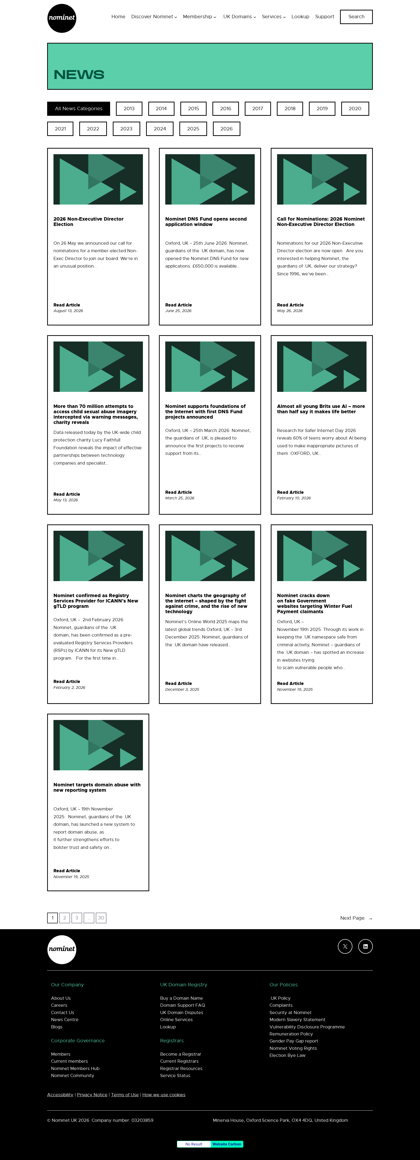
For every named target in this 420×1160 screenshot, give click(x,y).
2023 (126, 129)
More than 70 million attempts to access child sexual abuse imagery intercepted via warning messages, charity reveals (95, 414)
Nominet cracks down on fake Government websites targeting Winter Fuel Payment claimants (314, 603)
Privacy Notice (92, 1094)
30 (101, 918)
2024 (160, 129)
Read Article (66, 305)
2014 (161, 109)
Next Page (356, 918)
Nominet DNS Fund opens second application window (206, 221)
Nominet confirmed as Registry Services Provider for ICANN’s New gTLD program (95, 601)
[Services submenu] (284, 16)
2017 (257, 109)
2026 (226, 129)
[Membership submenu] (214, 16)
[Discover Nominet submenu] (175, 16)
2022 (93, 129)
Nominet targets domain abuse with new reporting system (96, 787)
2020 (355, 109)
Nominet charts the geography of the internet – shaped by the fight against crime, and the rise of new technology (206, 603)
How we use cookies (163, 1094)
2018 (290, 109)
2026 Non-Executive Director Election (88, 221)
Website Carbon (226, 1144)
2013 (129, 109)
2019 (322, 109)
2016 (225, 109)
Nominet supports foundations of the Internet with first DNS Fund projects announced (205, 412)
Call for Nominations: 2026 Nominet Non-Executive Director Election (321, 221)
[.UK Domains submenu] (254, 16)
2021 (60, 129)
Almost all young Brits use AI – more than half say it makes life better (321, 409)
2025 (193, 129)
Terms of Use (125, 1094)
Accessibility (60, 1094)
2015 (193, 109)
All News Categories (79, 109)
